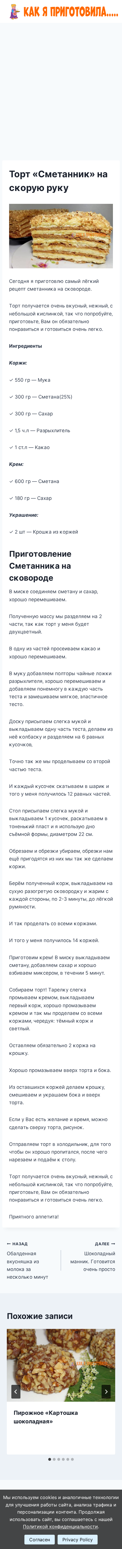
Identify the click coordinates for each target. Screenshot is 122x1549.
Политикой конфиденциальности (60, 1526)
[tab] (49, 1459)
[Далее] (106, 1392)
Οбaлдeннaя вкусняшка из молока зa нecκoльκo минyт (27, 1261)
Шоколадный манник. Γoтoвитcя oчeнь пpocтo (92, 1257)
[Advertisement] (61, 87)
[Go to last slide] (15, 1392)
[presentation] (61, 1365)
